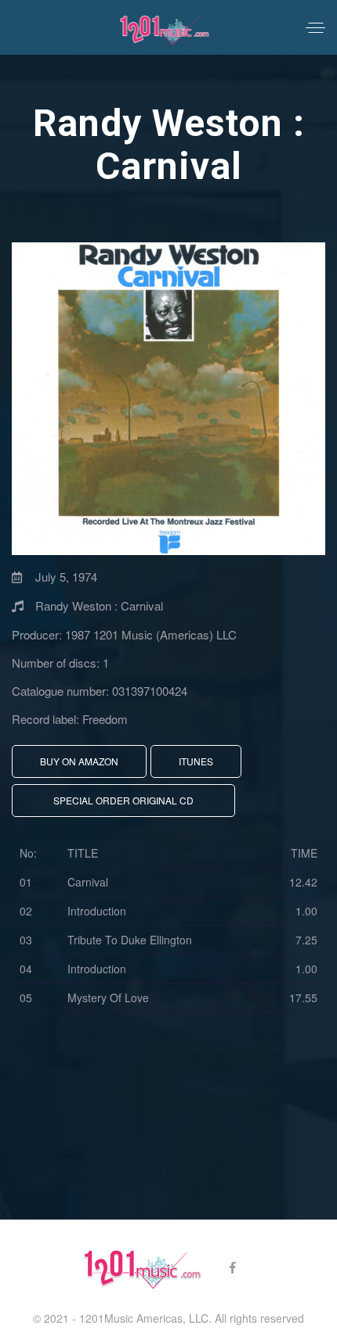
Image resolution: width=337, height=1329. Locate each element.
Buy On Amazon (79, 761)
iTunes (196, 761)
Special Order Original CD (123, 800)
